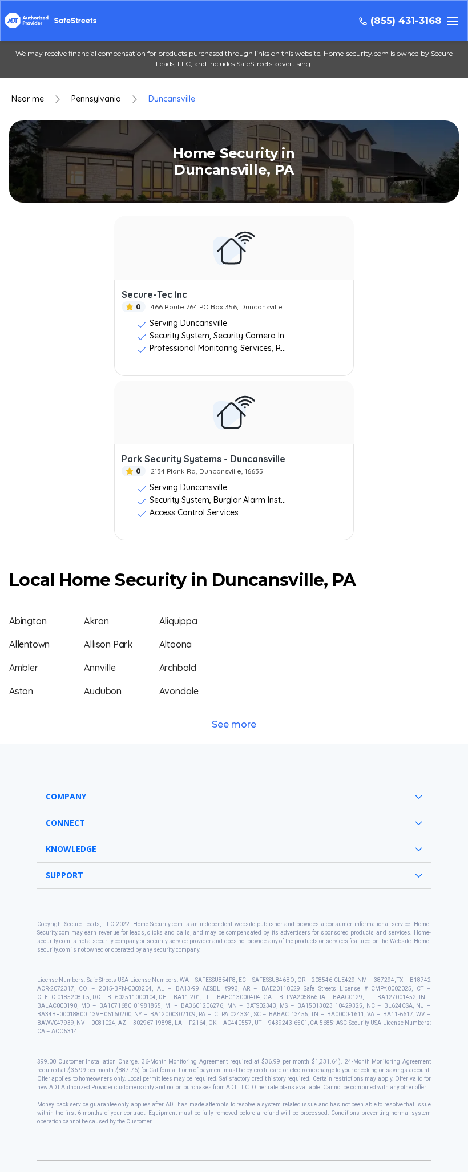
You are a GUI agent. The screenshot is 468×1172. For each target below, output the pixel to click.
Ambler (23, 667)
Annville (99, 667)
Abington (27, 621)
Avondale (179, 691)
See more (234, 724)
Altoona (175, 644)
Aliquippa (178, 621)
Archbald (177, 667)
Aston (21, 691)
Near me (27, 99)
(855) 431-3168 (406, 20)
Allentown (29, 644)
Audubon (103, 691)
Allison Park (108, 644)
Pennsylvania (96, 99)
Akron (96, 621)
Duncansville (171, 99)
